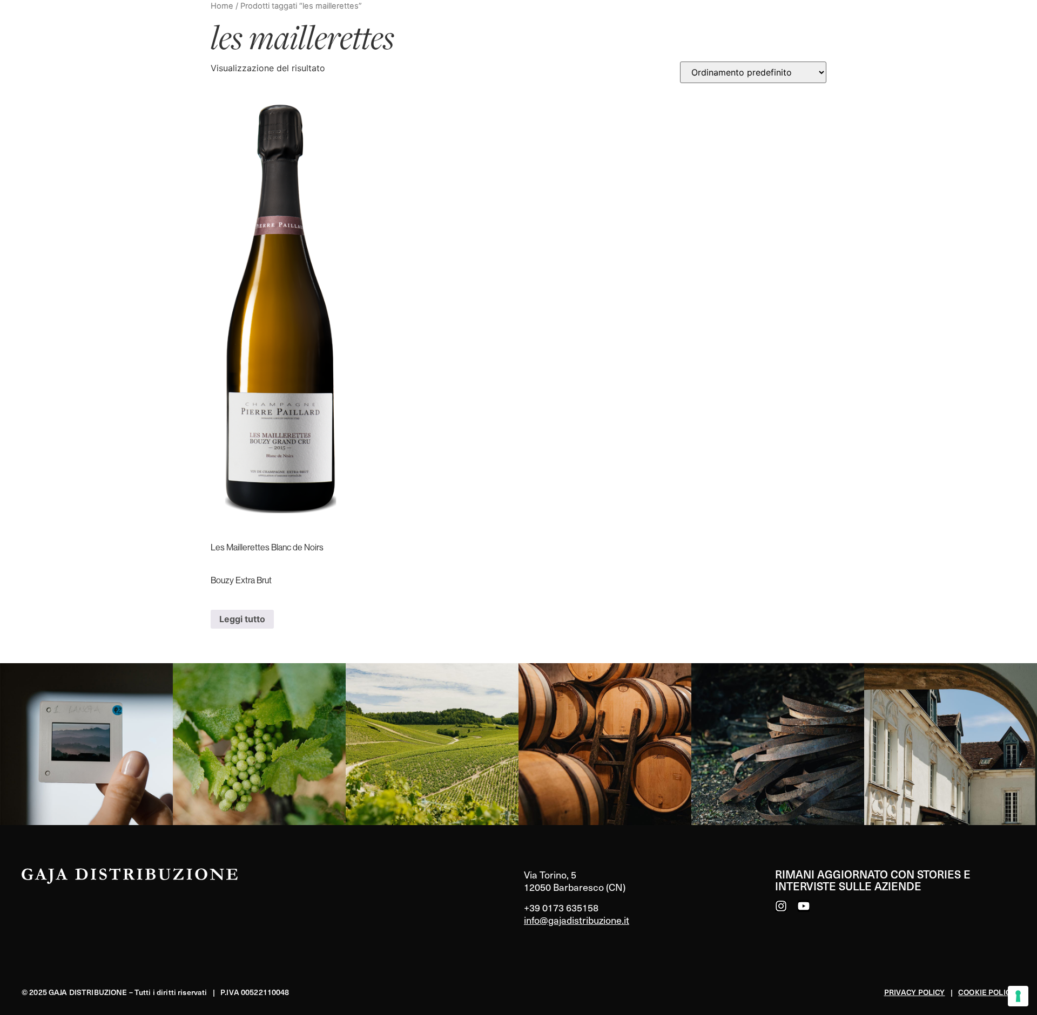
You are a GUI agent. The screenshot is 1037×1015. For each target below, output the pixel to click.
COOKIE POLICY (986, 992)
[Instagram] (781, 906)
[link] (86, 744)
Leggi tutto (242, 619)
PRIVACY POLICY (914, 992)
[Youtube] (804, 906)
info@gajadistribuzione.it (576, 920)
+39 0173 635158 (561, 907)
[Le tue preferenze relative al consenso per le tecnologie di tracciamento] (1018, 996)
